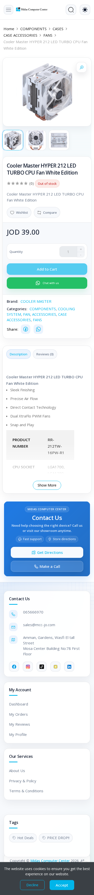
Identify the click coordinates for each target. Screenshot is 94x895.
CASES (58, 28)
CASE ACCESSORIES (20, 35)
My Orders (18, 714)
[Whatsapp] (38, 329)
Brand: (12, 301)
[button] (8, 9)
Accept (62, 885)
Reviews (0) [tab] (45, 354)
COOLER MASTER (36, 301)
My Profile (18, 734)
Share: (12, 329)
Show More (47, 485)
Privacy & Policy (22, 780)
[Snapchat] (55, 667)
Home (9, 28)
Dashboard (18, 703)
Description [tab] (18, 354)
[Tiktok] (42, 667)
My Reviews (19, 724)
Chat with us (51, 283)
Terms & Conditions (26, 790)
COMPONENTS (33, 28)
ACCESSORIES (44, 314)
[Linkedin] (69, 667)
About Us (17, 770)
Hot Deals (25, 837)
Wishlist (22, 212)
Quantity (16, 251)
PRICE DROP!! (58, 837)
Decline (32, 885)
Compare (50, 212)
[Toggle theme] (85, 10)
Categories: (17, 308)
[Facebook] (25, 329)
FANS (47, 35)
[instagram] (28, 667)
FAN (26, 314)
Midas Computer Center (50, 860)
